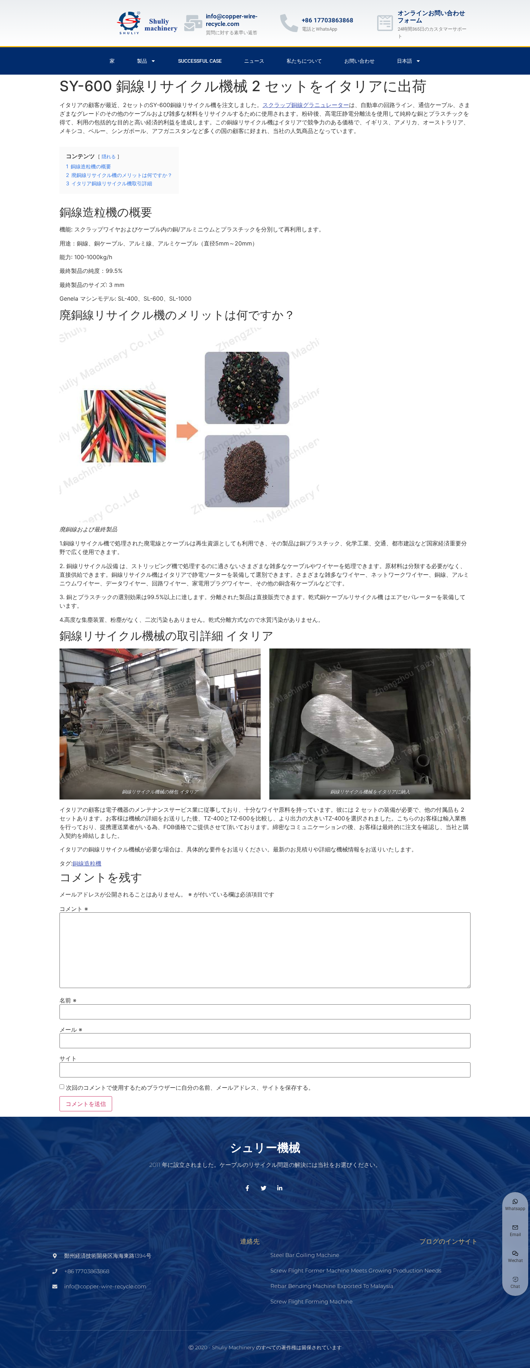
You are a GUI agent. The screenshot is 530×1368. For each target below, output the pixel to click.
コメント (73, 909)
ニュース (254, 61)
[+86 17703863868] (289, 23)
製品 (142, 61)
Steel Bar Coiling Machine (304, 1255)
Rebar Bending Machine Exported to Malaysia (331, 1286)
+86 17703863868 (327, 20)
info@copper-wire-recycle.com (231, 20)
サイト (68, 1058)
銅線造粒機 (86, 863)
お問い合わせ (359, 61)
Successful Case (200, 61)
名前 (67, 1000)
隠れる (109, 156)
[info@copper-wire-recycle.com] (193, 23)
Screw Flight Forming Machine (311, 1301)
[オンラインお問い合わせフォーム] (385, 23)
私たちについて (304, 61)
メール (70, 1029)
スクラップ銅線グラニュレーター (305, 105)
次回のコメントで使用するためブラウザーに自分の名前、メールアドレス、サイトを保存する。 (190, 1087)
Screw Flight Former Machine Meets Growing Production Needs (355, 1270)
